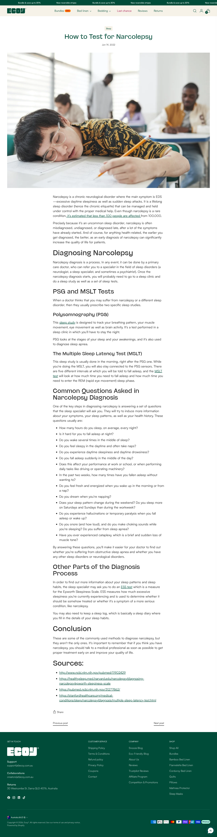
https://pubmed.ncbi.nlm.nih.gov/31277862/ (89, 689)
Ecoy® (26, 822)
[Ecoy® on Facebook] (9, 798)
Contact (92, 776)
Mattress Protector (179, 788)
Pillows (173, 782)
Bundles (173, 753)
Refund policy (95, 759)
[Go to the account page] (201, 11)
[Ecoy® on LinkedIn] (19, 798)
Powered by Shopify (15, 825)
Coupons (93, 770)
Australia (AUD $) (18, 817)
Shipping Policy (96, 748)
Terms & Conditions (99, 753)
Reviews (133, 765)
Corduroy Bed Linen (180, 770)
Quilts (172, 776)
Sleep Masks (176, 793)
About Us (134, 759)
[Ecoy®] (16, 10)
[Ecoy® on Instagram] (14, 798)
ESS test (126, 587)
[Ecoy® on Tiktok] (24, 798)
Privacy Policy (96, 765)
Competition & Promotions (143, 782)
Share (60, 712)
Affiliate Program (138, 776)
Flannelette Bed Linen (181, 765)
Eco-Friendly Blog (139, 753)
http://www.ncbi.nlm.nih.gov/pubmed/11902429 (92, 672)
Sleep (108, 28)
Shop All (174, 748)
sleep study (67, 322)
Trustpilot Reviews (139, 770)
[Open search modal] (195, 11)
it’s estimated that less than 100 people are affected (103, 216)
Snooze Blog (136, 748)
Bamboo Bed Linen (179, 759)
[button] (210, 830)
